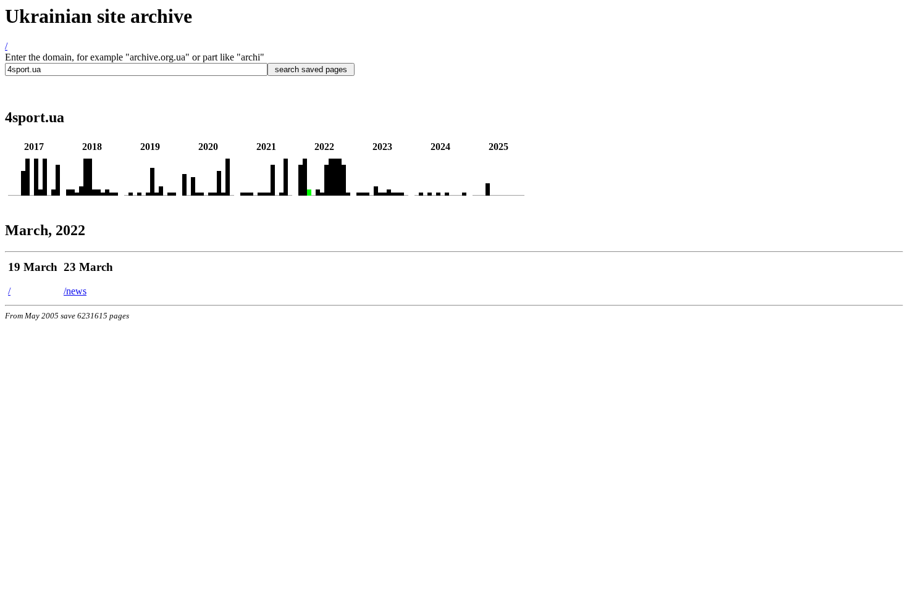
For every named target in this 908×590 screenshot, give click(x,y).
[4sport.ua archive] (23, 192)
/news (75, 291)
